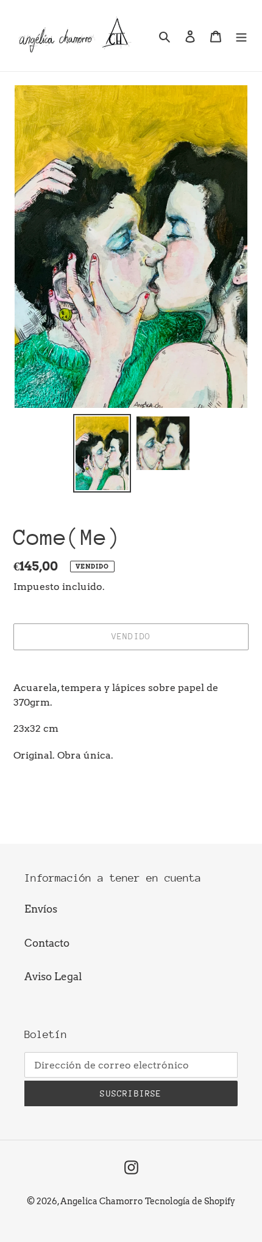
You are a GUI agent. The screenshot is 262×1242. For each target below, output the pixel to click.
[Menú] (241, 36)
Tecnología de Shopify (190, 1201)
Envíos (40, 909)
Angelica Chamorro (101, 1201)
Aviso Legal (53, 976)
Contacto (46, 943)
